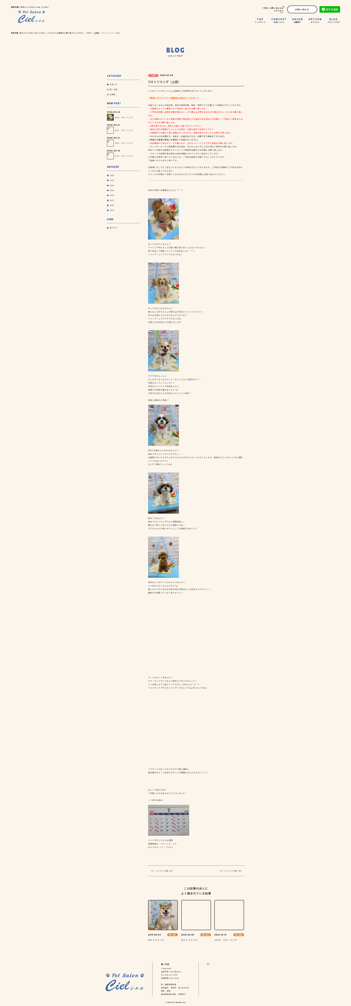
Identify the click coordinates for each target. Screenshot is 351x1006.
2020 (112, 205)
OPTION (315, 20)
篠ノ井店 (298, 29)
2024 (112, 185)
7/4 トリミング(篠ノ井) (230, 870)
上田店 (112, 94)
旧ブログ (113, 227)
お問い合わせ (302, 9)
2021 (112, 200)
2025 (112, 180)
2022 (112, 195)
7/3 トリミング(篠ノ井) (161, 870)
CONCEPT (279, 20)
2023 (112, 190)
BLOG (333, 20)
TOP (260, 20)
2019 (112, 210)
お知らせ (113, 84)
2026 (112, 175)
